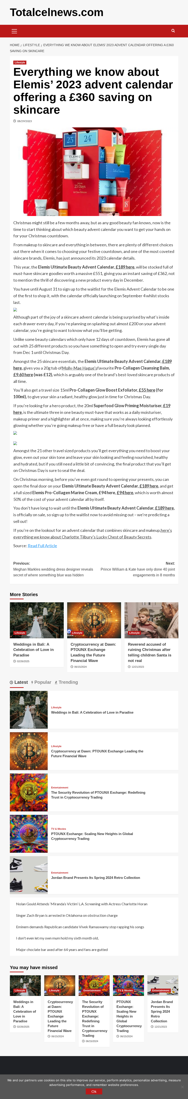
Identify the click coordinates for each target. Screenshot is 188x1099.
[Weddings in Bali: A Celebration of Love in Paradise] (37, 620)
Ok (94, 1091)
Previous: (53, 569)
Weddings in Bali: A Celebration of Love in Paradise (33, 650)
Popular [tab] (42, 682)
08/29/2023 (24, 121)
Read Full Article (42, 545)
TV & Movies (58, 829)
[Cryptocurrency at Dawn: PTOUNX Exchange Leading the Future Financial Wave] (94, 620)
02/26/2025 (23, 661)
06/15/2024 (80, 666)
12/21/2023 (138, 666)
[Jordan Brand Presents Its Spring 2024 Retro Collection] (29, 874)
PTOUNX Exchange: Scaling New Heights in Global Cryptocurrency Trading (129, 1016)
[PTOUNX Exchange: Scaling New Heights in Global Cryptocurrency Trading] (29, 833)
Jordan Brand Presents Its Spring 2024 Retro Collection (95, 878)
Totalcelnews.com (57, 12)
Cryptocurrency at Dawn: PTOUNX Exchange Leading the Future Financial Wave (60, 1016)
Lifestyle (20, 62)
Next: (138, 569)
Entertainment (59, 787)
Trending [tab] (67, 682)
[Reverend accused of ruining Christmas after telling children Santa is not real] (151, 620)
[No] (182, 1087)
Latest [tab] (20, 682)
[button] (14, 30)
